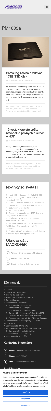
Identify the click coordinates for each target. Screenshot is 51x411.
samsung (17, 111)
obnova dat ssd (31, 109)
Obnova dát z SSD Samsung (20, 334)
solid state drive (31, 111)
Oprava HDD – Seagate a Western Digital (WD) (27, 313)
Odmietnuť (25, 406)
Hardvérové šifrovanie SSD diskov (22, 331)
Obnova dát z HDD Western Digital (22, 310)
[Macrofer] (13, 7)
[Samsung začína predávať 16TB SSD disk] (25, 52)
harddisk (17, 109)
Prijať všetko (25, 392)
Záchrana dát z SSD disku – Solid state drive (23, 329)
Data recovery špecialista (19, 208)
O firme (9, 290)
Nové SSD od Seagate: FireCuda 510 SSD (25, 195)
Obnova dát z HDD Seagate (19, 308)
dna (7, 166)
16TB (40, 106)
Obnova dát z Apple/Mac (16, 292)
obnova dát (17, 166)
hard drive (9, 109)
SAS (22, 111)
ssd (39, 111)
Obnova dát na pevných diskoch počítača (25, 205)
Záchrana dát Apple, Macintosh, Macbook (25, 316)
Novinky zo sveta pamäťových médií (21, 106)
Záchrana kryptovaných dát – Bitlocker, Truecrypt (28, 318)
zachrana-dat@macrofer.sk (28, 264)
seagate (16, 169)
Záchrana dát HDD (16, 211)
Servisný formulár (13, 300)
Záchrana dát (28, 81)
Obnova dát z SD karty (15, 295)
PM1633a (9, 111)
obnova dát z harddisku (31, 166)
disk (39, 164)
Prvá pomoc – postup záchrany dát (20, 298)
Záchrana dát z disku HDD (16, 303)
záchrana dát (28, 169)
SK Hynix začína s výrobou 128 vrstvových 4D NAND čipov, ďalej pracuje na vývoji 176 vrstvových (25, 226)
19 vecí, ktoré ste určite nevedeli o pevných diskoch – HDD (25, 133)
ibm (11, 166)
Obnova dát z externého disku (20, 305)
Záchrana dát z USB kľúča (16, 336)
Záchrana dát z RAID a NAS (17, 326)
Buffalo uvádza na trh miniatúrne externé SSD (27, 203)
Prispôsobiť (25, 399)
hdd (23, 109)
